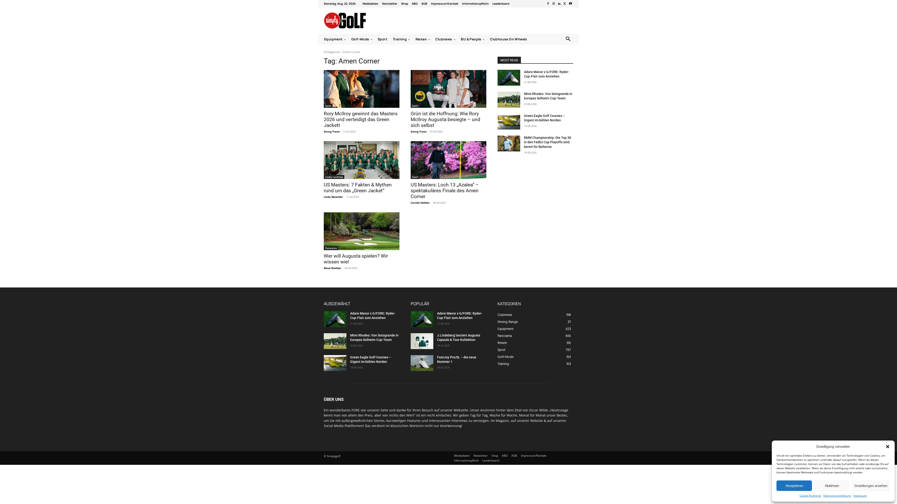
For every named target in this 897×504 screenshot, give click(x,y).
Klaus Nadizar (332, 268)
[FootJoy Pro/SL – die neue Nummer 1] (422, 363)
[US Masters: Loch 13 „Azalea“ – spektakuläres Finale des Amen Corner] (448, 160)
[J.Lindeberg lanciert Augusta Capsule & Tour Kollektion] (422, 341)
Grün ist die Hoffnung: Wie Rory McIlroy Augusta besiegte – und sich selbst (445, 119)
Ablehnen (832, 485)
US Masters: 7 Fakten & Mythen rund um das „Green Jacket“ (358, 187)
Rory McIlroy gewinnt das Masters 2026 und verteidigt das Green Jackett (361, 119)
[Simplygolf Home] (357, 20)
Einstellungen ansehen (870, 485)
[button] (887, 446)
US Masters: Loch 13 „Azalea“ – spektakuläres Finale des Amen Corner (445, 190)
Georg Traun (332, 131)
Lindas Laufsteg (334, 176)
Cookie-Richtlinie (810, 495)
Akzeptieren (794, 485)
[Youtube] (570, 4)
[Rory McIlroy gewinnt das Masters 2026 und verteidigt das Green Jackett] (361, 89)
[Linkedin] (559, 4)
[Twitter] (565, 4)
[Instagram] (553, 4)
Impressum (860, 495)
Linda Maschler (333, 197)
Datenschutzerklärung (837, 495)
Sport (328, 105)
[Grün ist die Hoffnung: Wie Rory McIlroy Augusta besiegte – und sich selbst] (448, 89)
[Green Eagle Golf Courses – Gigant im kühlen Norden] (509, 122)
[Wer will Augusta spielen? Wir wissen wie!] (361, 231)
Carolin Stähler (420, 202)
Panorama (331, 248)
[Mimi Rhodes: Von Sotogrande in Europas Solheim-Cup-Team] (509, 100)
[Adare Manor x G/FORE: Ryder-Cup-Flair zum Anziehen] (509, 78)
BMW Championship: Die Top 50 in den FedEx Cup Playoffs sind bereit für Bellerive (547, 142)
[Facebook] (548, 4)
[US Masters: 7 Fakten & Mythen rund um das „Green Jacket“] (361, 160)
